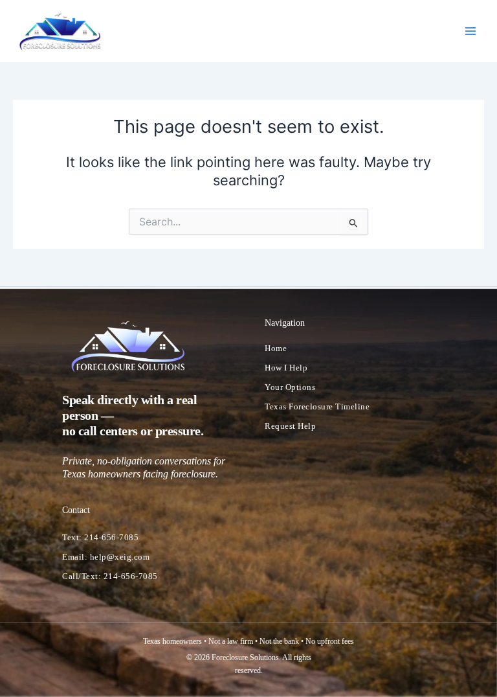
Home (276, 348)
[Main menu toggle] (470, 31)
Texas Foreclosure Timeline (317, 406)
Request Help (290, 426)
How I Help (286, 367)
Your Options (290, 387)
